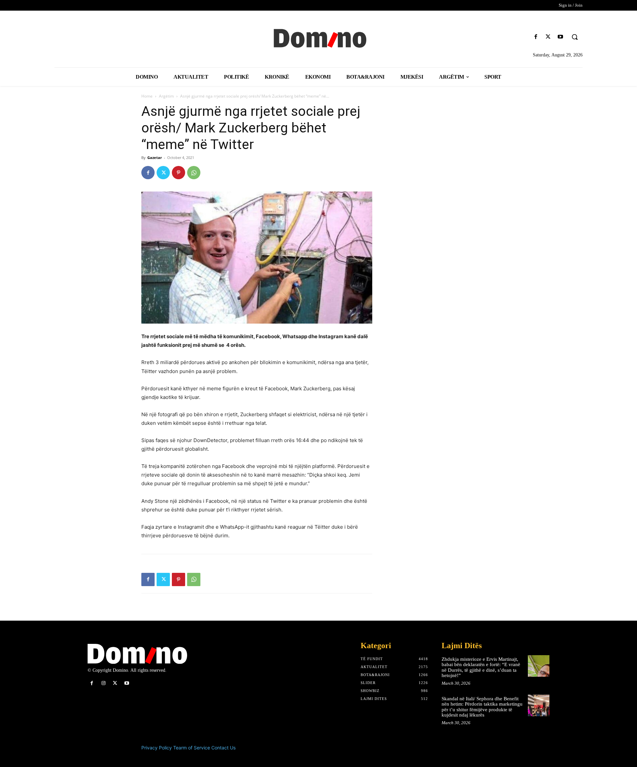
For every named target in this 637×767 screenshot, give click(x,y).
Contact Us (223, 747)
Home (147, 96)
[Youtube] (560, 37)
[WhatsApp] (193, 172)
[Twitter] (548, 37)
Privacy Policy (156, 747)
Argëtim (166, 96)
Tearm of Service (191, 747)
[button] (575, 37)
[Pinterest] (178, 172)
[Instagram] (103, 683)
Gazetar (154, 157)
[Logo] (318, 37)
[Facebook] (535, 37)
